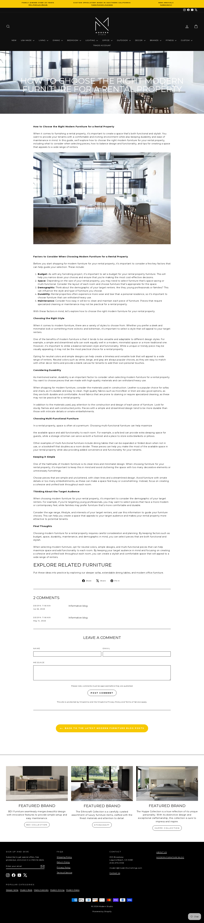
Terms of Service (133, 702)
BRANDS (154, 40)
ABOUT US (161, 852)
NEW (14, 40)
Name (36, 648)
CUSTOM (185, 40)
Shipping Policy (64, 857)
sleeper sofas (93, 572)
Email (106, 648)
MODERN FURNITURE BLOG (170, 857)
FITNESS (170, 40)
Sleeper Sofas (12, 890)
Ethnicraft (101, 825)
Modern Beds (26, 890)
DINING (56, 40)
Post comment (102, 693)
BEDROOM (73, 40)
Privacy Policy (114, 702)
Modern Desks (72, 890)
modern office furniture (149, 572)
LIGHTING (91, 40)
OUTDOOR (122, 40)
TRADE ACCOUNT (102, 45)
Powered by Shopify (102, 911)
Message (39, 662)
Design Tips (88, 73)
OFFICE (106, 40)
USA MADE (26, 40)
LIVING (42, 40)
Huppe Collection (167, 828)
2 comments (101, 73)
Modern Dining (57, 890)
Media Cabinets (41, 890)
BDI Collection (36, 825)
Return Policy (63, 862)
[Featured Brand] (37, 783)
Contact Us (114, 873)
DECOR (139, 40)
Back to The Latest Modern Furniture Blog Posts (104, 728)
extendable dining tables (116, 572)
